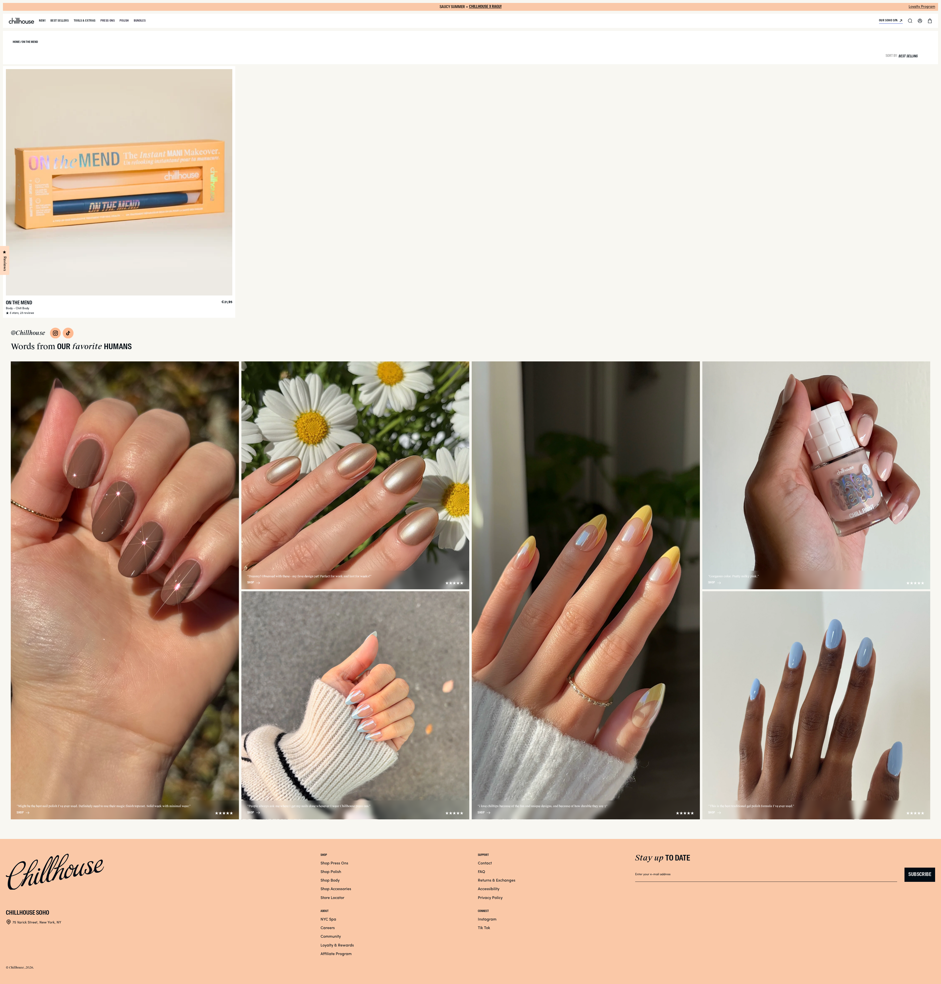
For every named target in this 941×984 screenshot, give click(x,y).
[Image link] (55, 333)
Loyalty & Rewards (337, 945)
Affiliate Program (336, 954)
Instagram (487, 920)
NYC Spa (328, 920)
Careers (328, 928)
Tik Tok (484, 928)
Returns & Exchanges (496, 881)
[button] (910, 21)
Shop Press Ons (334, 863)
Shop (20, 812)
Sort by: (891, 55)
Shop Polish (331, 872)
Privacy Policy (490, 898)
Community (331, 937)
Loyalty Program (922, 7)
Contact (485, 863)
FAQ (481, 872)
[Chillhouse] (21, 21)
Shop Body (330, 881)
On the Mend (19, 303)
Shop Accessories (336, 889)
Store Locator (332, 898)
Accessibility (488, 889)
